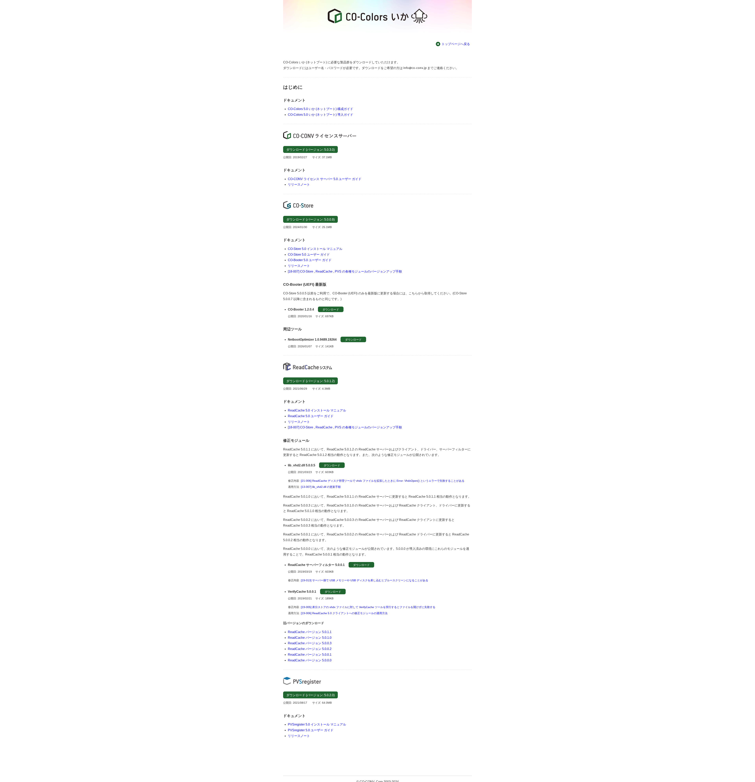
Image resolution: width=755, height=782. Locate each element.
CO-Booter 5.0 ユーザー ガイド (309, 260)
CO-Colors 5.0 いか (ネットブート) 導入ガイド (320, 114)
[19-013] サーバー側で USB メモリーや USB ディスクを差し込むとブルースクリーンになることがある (364, 580)
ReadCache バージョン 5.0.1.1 (309, 632)
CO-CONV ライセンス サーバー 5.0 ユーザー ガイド (324, 179)
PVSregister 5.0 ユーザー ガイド (310, 730)
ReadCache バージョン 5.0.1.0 (309, 637)
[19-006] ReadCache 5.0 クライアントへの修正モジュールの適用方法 (344, 613)
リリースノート (299, 184)
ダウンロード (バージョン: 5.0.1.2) (310, 381)
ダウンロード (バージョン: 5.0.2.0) (310, 695)
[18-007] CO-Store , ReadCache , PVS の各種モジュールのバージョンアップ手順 (345, 271)
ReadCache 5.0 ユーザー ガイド (310, 416)
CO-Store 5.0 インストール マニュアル (315, 248)
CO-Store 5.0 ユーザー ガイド (309, 254)
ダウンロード (330, 309)
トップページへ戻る (456, 44)
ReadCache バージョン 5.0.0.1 (309, 654)
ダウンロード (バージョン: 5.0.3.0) (310, 149)
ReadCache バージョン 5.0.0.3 (309, 643)
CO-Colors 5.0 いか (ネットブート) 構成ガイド (320, 109)
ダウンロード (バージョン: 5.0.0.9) (310, 219)
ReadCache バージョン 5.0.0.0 (309, 660)
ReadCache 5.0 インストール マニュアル (317, 410)
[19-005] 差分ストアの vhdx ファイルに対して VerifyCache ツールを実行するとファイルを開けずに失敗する (368, 607)
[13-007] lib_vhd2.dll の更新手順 (321, 486)
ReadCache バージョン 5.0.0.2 (309, 649)
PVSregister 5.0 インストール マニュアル (317, 724)
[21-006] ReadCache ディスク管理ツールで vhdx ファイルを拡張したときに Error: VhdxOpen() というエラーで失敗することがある (382, 480)
